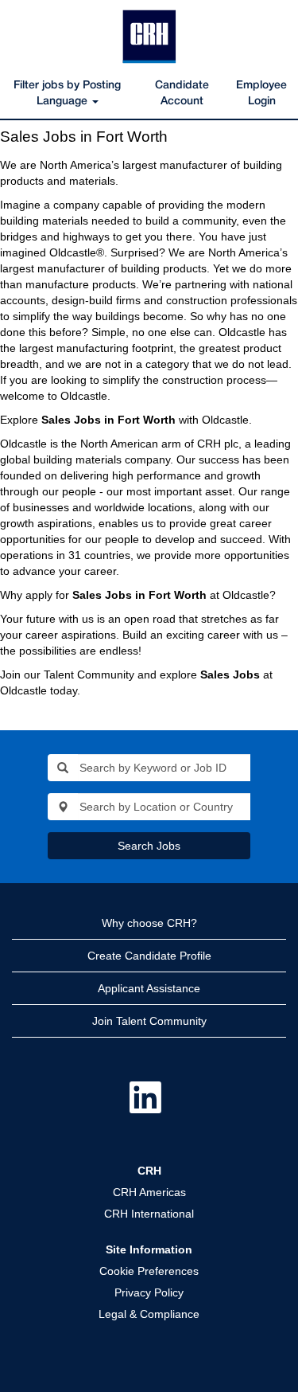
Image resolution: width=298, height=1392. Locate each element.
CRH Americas (149, 1192)
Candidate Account (182, 93)
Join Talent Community (149, 1021)
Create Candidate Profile (149, 955)
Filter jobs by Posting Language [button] (67, 93)
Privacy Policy (149, 1292)
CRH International (149, 1213)
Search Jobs (149, 845)
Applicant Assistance (149, 988)
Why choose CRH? (149, 923)
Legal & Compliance (149, 1314)
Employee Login (261, 93)
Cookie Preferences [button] (149, 1271)
